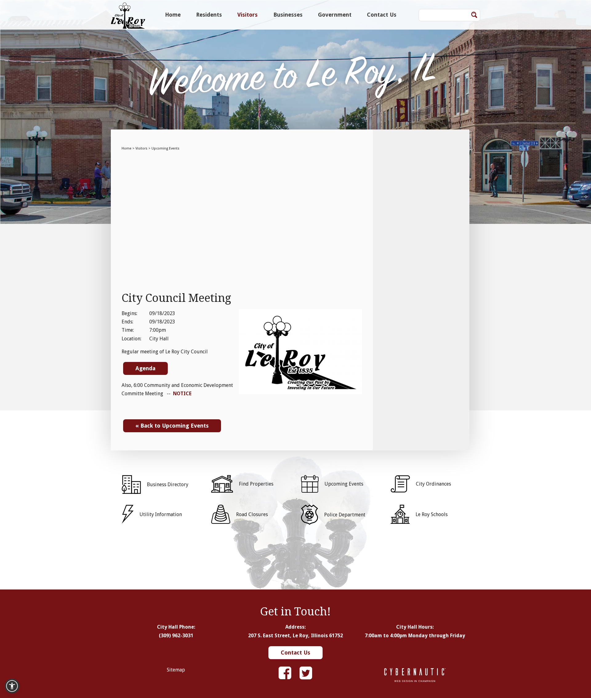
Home (173, 14)
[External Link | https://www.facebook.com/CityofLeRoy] (285, 673)
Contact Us (381, 14)
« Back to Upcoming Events (172, 425)
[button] (12, 686)
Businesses (288, 14)
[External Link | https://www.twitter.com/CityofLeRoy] (306, 673)
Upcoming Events (165, 148)
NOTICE (182, 393)
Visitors (247, 14)
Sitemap (176, 670)
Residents (209, 14)
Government (335, 14)
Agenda (145, 368)
